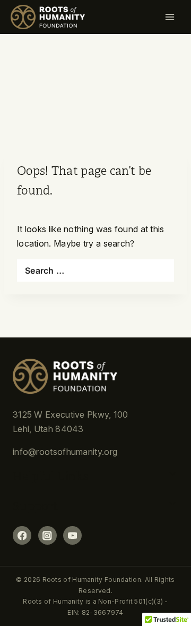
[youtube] (72, 535)
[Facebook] (22, 535)
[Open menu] (172, 17)
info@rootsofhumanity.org (65, 451)
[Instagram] (47, 535)
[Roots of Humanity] (48, 17)
